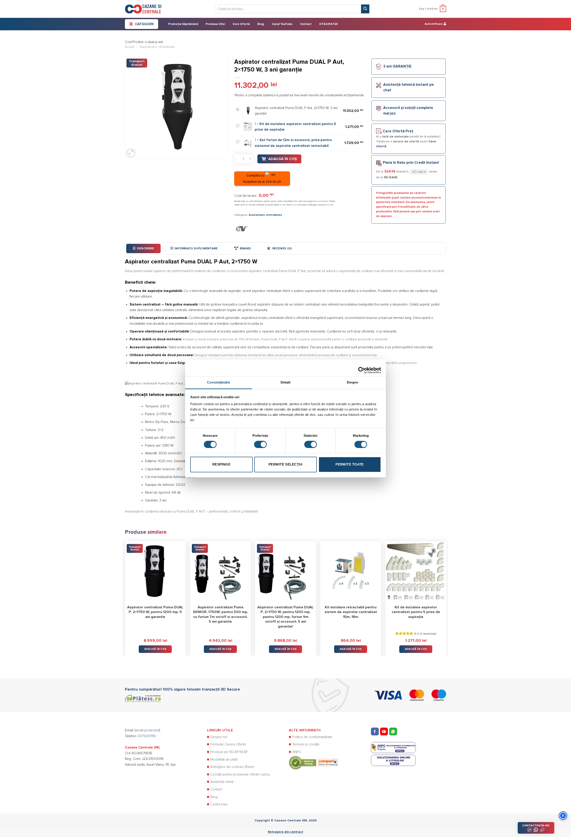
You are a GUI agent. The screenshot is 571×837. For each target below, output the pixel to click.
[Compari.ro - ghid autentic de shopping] (313, 762)
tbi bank (390, 177)
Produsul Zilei (215, 24)
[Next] (446, 595)
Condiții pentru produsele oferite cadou (240, 774)
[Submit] (365, 8)
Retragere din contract (285, 831)
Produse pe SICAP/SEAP (229, 752)
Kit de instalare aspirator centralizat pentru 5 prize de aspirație (416, 612)
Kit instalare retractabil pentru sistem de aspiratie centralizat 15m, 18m (351, 612)
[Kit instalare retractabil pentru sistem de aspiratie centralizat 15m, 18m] (350, 571)
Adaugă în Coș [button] (155, 649)
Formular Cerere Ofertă (228, 744)
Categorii (144, 24)
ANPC (296, 752)
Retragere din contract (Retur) (232, 767)
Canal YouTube (282, 24)
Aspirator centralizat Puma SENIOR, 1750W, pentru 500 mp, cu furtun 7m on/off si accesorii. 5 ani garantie (220, 614)
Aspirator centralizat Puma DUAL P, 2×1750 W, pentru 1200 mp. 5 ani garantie (155, 612)
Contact (306, 24)
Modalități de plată (224, 759)
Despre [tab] (352, 382)
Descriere (145, 248)
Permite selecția (285, 464)
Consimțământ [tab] (218, 382)
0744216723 (328, 24)
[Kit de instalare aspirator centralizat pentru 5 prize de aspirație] (415, 571)
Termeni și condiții (305, 744)
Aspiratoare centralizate (157, 47)
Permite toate (349, 464)
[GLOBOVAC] (242, 228)
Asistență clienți (222, 782)
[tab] (143, 248)
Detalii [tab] (286, 382)
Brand (245, 248)
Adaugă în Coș (282, 159)
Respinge (221, 464)
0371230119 (146, 736)
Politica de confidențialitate (312, 737)
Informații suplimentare (196, 248)
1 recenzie (428, 633)
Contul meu (219, 804)
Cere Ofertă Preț (398, 131)
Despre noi (218, 737)
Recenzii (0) (282, 248)
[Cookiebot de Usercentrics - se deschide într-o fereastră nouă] (361, 368)
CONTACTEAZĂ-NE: (536, 825)
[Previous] (125, 595)
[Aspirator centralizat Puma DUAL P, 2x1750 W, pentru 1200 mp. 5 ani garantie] (155, 571)
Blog (260, 24)
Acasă (129, 47)
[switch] (260, 444)
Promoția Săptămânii (183, 24)
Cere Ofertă (241, 24)
